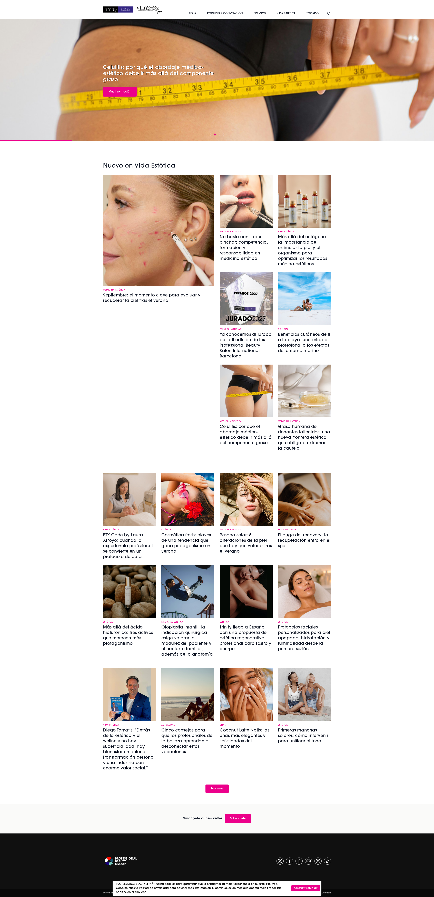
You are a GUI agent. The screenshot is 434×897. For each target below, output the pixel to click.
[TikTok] (327, 861)
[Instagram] (308, 861)
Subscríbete (237, 818)
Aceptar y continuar (305, 888)
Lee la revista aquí (120, 88)
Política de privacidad (154, 888)
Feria (192, 13)
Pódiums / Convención (225, 13)
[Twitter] (280, 861)
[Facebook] (289, 861)
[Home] (118, 9)
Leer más (217, 788)
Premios (260, 13)
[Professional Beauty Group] (120, 861)
